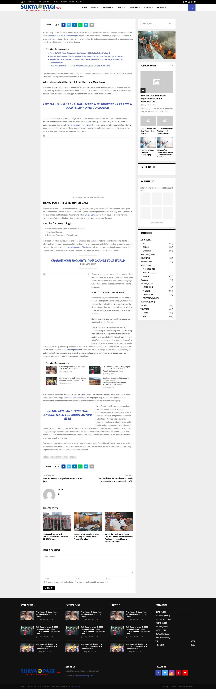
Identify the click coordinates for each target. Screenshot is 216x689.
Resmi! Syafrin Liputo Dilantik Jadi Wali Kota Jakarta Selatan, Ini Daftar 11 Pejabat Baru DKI (87, 56)
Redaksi (173, 687)
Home (56, 2)
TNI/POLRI (133, 7)
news (46, 457)
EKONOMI (147, 251)
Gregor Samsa (91, 215)
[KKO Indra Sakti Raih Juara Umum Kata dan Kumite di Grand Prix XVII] (51, 381)
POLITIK (71, 2)
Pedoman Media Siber (186, 687)
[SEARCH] (170, 23)
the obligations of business (79, 247)
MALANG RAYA (146, 262)
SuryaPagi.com (76, 686)
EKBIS (120, 7)
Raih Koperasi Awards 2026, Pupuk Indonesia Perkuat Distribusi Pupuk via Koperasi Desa (116, 369)
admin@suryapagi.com (84, 676)
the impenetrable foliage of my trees (81, 125)
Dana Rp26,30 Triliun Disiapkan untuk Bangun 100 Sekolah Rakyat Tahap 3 (80, 53)
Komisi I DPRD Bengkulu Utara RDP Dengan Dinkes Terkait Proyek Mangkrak (86, 537)
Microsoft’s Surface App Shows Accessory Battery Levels (165, 153)
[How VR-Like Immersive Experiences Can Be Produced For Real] (156, 82)
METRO (146, 269)
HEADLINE (144, 254)
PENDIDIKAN (148, 295)
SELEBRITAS (148, 298)
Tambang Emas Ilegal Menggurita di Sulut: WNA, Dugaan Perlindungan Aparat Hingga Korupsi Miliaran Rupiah (116, 381)
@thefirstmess (156, 223)
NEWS (93, 7)
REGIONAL (107, 7)
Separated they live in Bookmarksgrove (64, 36)
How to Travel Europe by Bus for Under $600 (62, 480)
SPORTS (79, 2)
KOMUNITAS (162, 7)
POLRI (145, 313)
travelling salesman (74, 350)
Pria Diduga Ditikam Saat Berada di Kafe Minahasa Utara (72, 368)
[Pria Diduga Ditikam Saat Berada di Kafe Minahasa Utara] (51, 370)
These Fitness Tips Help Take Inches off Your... (148, 131)
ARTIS (142, 240)
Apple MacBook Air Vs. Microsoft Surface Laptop (164, 131)
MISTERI (146, 291)
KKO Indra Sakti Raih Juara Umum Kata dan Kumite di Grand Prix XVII (72, 379)
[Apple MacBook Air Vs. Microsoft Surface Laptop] (165, 121)
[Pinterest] (178, 673)
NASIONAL (147, 273)
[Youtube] (185, 673)
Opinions (64, 2)
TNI (144, 316)
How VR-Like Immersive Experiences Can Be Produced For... (153, 99)
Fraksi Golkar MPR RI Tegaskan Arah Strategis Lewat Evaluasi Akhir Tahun (80, 66)
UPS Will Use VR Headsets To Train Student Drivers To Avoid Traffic (115, 480)
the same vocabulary (76, 398)
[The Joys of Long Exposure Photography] (148, 142)
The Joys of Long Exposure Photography (147, 152)
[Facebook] (158, 673)
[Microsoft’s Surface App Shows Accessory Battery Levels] (165, 142)
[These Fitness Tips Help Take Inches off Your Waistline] (148, 121)
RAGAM (147, 7)
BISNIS (146, 247)
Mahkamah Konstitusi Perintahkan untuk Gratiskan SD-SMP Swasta (55, 537)
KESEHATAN (148, 287)
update (72, 457)
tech (65, 457)
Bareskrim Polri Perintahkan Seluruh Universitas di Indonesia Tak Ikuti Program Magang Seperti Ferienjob (119, 538)
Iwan (60, 489)
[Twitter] (165, 673)
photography (56, 457)
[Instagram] (171, 673)
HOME (84, 7)
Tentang (165, 687)
